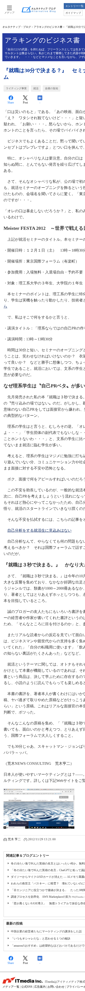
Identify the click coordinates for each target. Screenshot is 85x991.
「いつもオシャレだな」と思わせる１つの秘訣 (40, 938)
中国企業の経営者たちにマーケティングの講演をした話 (46, 931)
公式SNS (26, 986)
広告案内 (40, 986)
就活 (35, 88)
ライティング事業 (16, 88)
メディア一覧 (10, 986)
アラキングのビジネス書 (48, 26)
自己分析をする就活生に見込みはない (39, 530)
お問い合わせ (55, 986)
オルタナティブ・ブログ (16, 26)
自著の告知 (51, 88)
